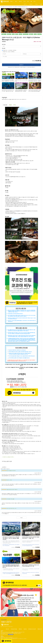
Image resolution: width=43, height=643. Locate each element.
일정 (11, 104)
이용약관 (25, 629)
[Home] (5, 1)
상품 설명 (5, 104)
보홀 (31, 1)
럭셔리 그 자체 (9, 480)
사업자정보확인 (10, 634)
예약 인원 (3, 44)
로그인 (36, 4)
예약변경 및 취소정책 (32, 629)
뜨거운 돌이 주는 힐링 (10, 498)
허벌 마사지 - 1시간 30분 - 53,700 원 (9, 50)
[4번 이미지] (21, 31)
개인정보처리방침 (14, 629)
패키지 (16, 1)
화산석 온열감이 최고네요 (11, 470)
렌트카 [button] (11, 1)
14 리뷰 (39, 41)
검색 (41, 4)
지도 (15, 104)
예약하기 (21, 65)
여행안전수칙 (39, 629)
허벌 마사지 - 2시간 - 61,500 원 (8, 51)
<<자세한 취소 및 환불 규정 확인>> (8, 456)
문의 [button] (34, 1)
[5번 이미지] (22, 31)
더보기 (21, 517)
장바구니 (25, 4)
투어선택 (3, 48)
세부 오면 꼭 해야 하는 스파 (11, 508)
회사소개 (7, 629)
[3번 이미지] (20, 31)
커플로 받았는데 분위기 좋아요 (11, 489)
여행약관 (20, 629)
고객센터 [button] (30, 4)
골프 (28, 1)
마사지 (24, 1)
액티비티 (20, 1)
